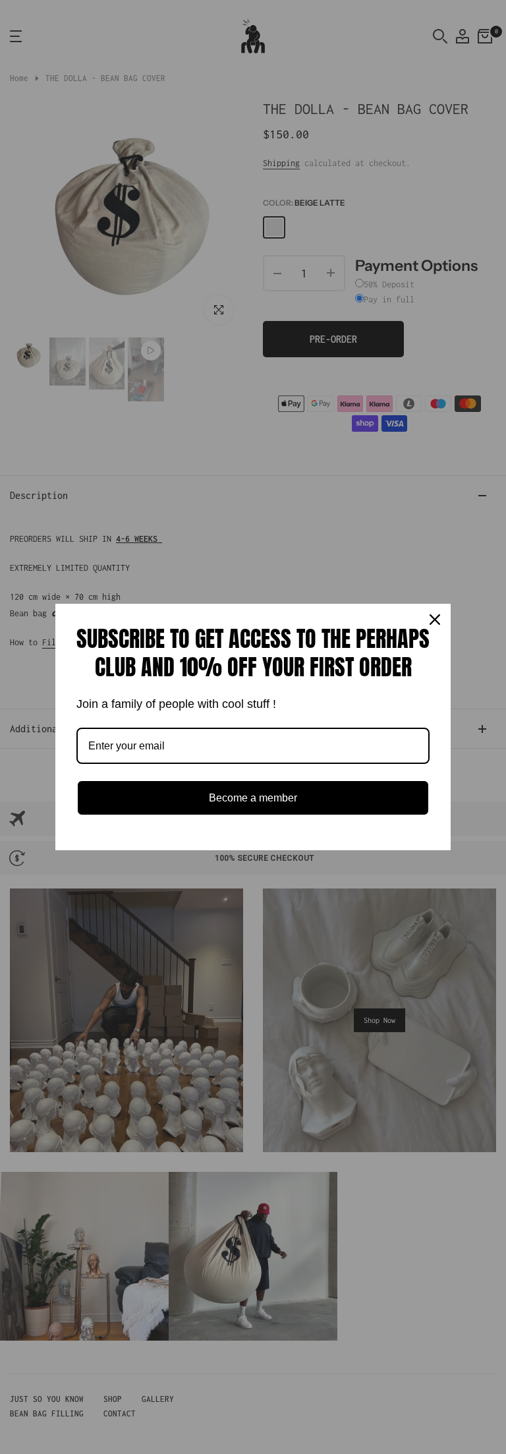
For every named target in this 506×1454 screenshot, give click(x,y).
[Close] (435, 619)
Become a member (253, 797)
